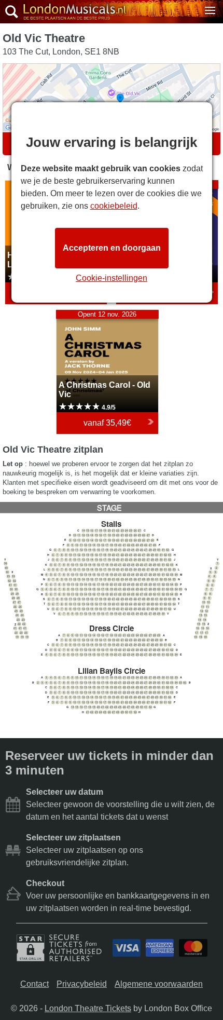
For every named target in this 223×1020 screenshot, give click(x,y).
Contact (34, 984)
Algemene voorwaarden (159, 984)
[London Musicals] (72, 12)
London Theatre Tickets (88, 1008)
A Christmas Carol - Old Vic (107, 314)
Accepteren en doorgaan (112, 247)
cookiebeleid (113, 205)
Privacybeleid (82, 984)
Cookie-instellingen (111, 278)
